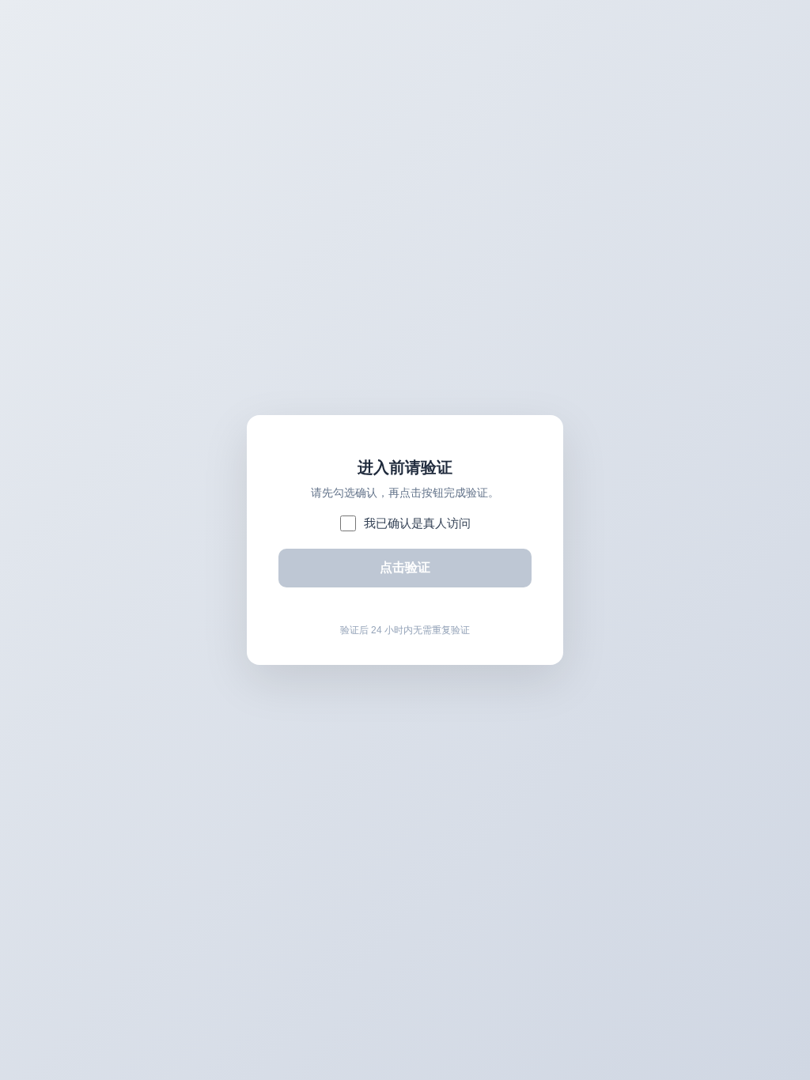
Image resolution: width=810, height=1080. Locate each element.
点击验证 (405, 567)
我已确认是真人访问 (417, 523)
